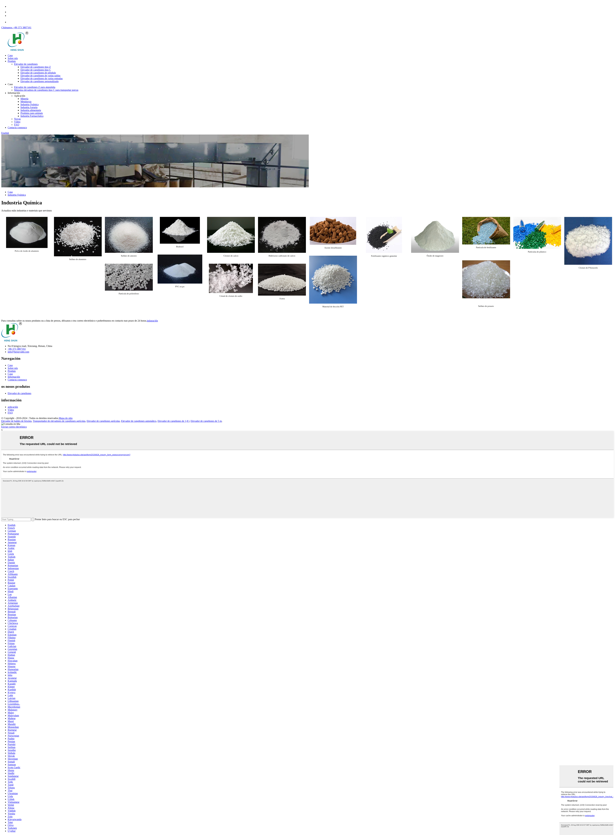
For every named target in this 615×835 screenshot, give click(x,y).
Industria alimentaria (30, 110)
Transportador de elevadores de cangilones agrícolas (59, 421)
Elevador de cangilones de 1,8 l (173, 421)
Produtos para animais (31, 113)
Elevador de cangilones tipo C (35, 69)
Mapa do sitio (66, 418)
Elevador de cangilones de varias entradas (41, 78)
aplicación (13, 407)
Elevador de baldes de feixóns (16, 421)
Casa (10, 55)
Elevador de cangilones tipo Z (35, 67)
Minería (24, 98)
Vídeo (17, 121)
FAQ (16, 124)
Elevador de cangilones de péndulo (38, 72)
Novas (17, 118)
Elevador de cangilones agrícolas (103, 421)
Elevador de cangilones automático (138, 421)
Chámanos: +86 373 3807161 (16, 27)
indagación (152, 320)
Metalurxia (25, 101)
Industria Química (29, 104)
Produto (12, 61)
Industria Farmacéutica (31, 116)
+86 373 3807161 (17, 349)
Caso (10, 374)
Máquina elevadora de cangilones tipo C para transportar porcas (46, 90)
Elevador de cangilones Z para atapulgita (34, 87)
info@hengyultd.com (18, 351)
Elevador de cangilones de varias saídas (40, 75)
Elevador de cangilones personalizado (39, 81)
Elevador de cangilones (26, 64)
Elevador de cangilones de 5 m (206, 421)
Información (14, 376)
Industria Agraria (28, 107)
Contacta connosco (17, 127)
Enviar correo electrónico (14, 426)
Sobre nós (13, 58)
